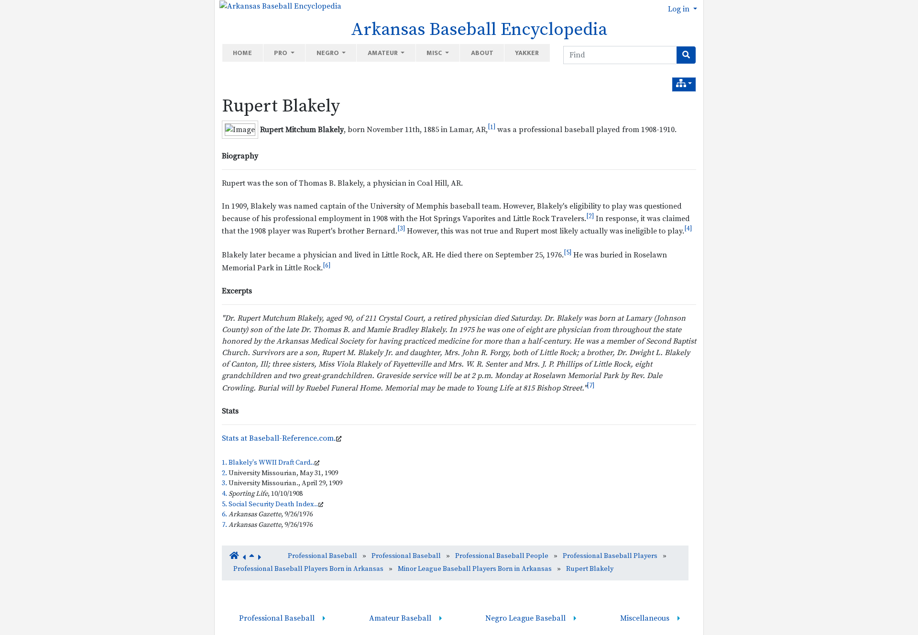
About (482, 52)
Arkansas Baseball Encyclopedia (479, 30)
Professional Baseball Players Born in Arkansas (308, 569)
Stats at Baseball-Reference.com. (279, 438)
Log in (679, 9)
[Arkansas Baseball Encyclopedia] (278, 6)
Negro (328, 52)
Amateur (383, 52)
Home (242, 52)
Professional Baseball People (501, 556)
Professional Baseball (322, 556)
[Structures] (684, 84)
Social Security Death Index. (272, 504)
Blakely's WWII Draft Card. (270, 462)
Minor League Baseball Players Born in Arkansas (475, 569)
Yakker (527, 52)
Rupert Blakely (281, 106)
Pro (281, 52)
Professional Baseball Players (610, 556)
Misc (434, 52)
